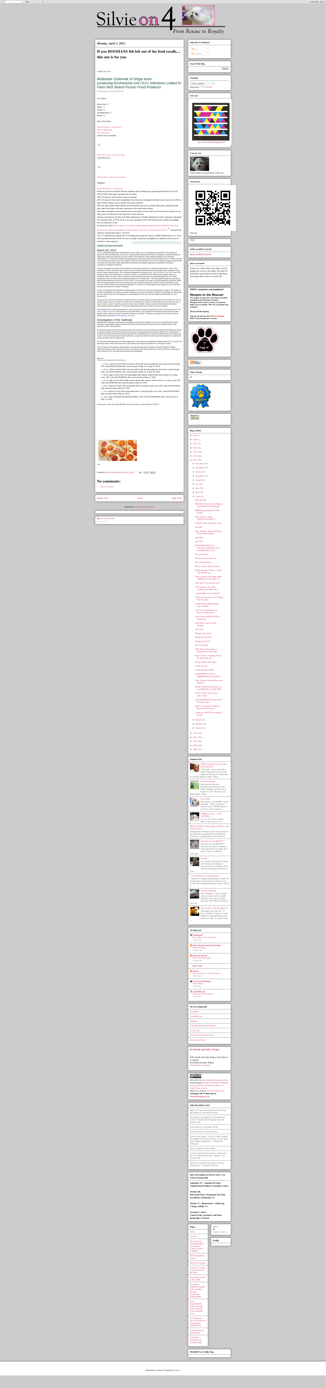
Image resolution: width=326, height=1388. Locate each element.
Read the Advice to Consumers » (110, 189)
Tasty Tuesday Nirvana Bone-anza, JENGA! (209, 681)
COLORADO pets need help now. (205, 875)
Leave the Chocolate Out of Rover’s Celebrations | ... (206, 611)
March (198, 719)
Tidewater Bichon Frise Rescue (202, 1025)
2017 (195, 443)
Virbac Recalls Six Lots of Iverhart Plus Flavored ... (209, 598)
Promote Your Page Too (220, 1232)
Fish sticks (199, 629)
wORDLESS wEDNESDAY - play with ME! (207, 604)
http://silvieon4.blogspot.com (213, 1080)
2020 (195, 435)
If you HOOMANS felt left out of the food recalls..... (208, 700)
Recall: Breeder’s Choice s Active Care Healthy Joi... (208, 571)
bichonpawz (198, 935)
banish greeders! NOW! (204, 669)
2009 (195, 745)
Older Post (177, 498)
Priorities (204, 858)
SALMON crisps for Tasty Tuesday (205, 624)
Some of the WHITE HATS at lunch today (207, 617)
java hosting (104, 521)
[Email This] (145, 472)
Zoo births (194, 1011)
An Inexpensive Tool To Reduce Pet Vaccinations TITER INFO (198, 1322)
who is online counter (100, 521)
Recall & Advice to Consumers (109, 127)
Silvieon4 (215, 1226)
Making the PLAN (202, 641)
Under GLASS (201, 666)
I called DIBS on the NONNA (207, 593)
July (197, 484)
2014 (195, 455)
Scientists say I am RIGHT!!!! (213, 841)
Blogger (177, 1370)
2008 (195, 749)
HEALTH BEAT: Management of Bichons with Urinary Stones (209, 827)
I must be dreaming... (209, 890)
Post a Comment (107, 487)
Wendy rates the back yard (205, 558)
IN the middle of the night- (205, 662)
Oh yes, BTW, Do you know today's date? (206, 694)
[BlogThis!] (147, 472)
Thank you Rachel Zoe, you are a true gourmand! (214, 765)
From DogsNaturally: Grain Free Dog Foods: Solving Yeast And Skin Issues (196, 1307)
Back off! (199, 541)
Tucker (196, 971)
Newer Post (102, 498)
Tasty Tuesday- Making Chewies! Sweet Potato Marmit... (208, 532)
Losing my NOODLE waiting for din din (208, 713)
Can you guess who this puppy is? (214, 908)
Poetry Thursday (199, 947)
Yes (104, 116)
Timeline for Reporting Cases (122, 316)
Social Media (198, 983)
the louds (198, 527)
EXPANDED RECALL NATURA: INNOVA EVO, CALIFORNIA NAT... (207, 547)
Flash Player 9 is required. (200, 1065)
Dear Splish (205, 798)
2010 (195, 741)
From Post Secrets (208, 781)
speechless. (199, 537)
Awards (193, 1236)
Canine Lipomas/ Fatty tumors (197, 1331)
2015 (195, 451)
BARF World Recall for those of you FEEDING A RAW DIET (208, 687)
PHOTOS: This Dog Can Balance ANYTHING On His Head (209, 505)
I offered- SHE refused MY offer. (208, 523)
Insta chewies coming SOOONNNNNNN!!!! (205, 517)
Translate (208, 87)
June (197, 488)
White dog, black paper (202, 957)
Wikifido (193, 1021)
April (197, 496)
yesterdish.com (199, 991)
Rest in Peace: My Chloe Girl (204, 937)
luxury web (194, 1030)
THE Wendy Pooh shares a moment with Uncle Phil (206, 650)
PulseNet (152, 261)
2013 (195, 460)
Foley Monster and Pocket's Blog (207, 945)
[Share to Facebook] (152, 472)
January (198, 728)
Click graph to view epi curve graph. (111, 177)
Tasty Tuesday (201, 500)
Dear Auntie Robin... (203, 562)
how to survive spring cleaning (207, 566)
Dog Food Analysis (198, 1262)
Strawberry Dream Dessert (203, 993)
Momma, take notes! (203, 633)
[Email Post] (140, 472)
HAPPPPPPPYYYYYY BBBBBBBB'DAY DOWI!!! (208, 675)
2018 (195, 439)
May (197, 492)
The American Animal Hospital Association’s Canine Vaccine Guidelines (196, 1246)
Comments (197, 53)
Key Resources (103, 133)
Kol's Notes (197, 965)
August (198, 480)
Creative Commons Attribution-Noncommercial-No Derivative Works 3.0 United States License (209, 1085)
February (199, 723)
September (200, 475)
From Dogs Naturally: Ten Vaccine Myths (196, 1339)
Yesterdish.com (196, 1016)
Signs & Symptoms (104, 130)
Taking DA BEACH (203, 637)
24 (109, 104)
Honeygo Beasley (200, 955)
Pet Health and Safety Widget (204, 1049)
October (198, 471)
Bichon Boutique (217, 316)
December (199, 463)
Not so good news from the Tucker (206, 973)
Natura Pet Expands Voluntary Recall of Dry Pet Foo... (207, 707)
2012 (195, 733)
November (199, 467)
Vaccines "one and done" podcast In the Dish (197, 1270)
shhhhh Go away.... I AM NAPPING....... (211, 814)
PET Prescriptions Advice (197, 1256)
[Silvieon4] (214, 1229)
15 (104, 107)
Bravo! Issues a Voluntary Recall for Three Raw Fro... (208, 656)
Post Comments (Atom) (145, 507)
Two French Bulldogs (202, 981)
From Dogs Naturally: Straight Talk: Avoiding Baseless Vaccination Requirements (197, 1290)
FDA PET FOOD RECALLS (202, 1035)
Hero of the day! (201, 554)
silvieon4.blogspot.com (215, 1090)
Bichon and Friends (198, 1039)
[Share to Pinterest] (154, 472)
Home (140, 498)
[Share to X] (149, 472)
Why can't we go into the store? (207, 582)
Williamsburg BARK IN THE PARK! (207, 511)
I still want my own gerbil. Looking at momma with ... (207, 588)
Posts (195, 48)
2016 (195, 447)
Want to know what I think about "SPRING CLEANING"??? (208, 577)
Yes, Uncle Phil (201, 645)
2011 (195, 737)
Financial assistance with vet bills (198, 1278)
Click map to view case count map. (111, 155)
